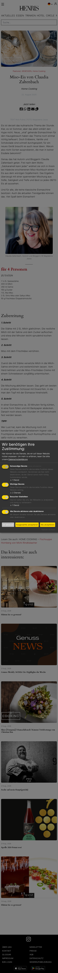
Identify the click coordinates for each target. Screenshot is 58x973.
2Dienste (15, 493)
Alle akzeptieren (47, 525)
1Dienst (14, 480)
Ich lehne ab (8, 525)
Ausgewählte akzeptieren (27, 525)
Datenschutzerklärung (18, 459)
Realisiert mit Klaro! (48, 529)
